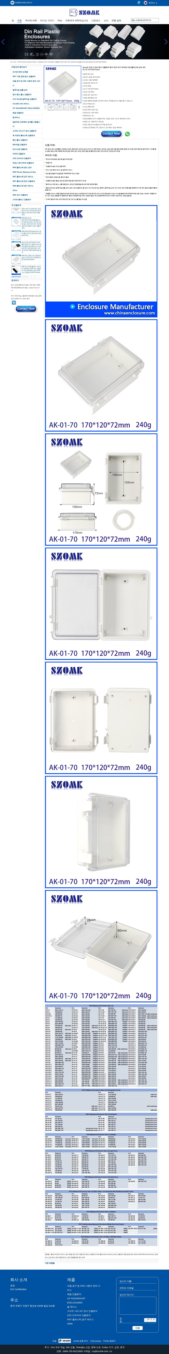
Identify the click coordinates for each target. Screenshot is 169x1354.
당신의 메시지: (127, 1295)
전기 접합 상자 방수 (82, 1254)
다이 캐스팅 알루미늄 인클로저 (25, 99)
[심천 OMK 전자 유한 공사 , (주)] (84, 16)
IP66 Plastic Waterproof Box (27, 62)
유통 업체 (116, 20)
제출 (137, 1328)
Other (15, 190)
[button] (80, 57)
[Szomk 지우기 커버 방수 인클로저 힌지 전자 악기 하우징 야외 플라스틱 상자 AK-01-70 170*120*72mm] (62, 84)
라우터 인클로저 (19, 154)
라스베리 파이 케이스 (21, 104)
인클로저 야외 (94, 1254)
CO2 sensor (95, 1341)
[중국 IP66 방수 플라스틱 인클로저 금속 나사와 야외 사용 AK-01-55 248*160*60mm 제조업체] (16, 247)
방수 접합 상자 (70, 1254)
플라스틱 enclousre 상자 (108, 1254)
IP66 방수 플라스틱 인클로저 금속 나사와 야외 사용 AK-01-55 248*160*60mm (31, 245)
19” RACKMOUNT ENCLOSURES (26, 108)
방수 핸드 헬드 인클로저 (22, 94)
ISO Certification (18, 1289)
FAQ (60, 20)
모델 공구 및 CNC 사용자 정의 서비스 (26, 83)
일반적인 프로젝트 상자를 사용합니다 (26, 124)
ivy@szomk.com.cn (23, 2)
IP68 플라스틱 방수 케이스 (23, 186)
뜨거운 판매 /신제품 (20, 72)
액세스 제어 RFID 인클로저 (23, 163)
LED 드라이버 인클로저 (22, 158)
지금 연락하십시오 (26, 309)
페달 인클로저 (18, 113)
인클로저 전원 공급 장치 (125, 1254)
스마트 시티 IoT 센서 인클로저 (24, 131)
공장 (12, 1285)
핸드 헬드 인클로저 (20, 140)
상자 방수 (52, 1257)
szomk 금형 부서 (80, 1341)
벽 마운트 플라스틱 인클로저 (24, 135)
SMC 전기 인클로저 (20, 195)
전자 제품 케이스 (61, 1257)
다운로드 (96, 20)
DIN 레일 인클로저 (20, 145)
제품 (19, 20)
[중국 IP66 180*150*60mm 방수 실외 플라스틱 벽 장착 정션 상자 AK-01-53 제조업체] (16, 223)
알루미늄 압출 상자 (20, 90)
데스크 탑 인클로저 (20, 149)
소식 (106, 20)
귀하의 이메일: (127, 1288)
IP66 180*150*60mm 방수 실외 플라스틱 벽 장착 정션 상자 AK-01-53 (31, 221)
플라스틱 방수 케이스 (58, 1254)
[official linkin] (139, 3)
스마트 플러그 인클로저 (22, 199)
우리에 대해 (31, 20)
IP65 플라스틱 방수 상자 (22, 167)
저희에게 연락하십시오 (76, 20)
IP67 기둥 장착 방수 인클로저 (24, 76)
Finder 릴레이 (109, 1341)
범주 (14, 62)
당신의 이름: (126, 1281)
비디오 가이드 (47, 20)
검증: (121, 1320)
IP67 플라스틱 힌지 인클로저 (24, 181)
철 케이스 (16, 117)
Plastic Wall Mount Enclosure (144, 1254)
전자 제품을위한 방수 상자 (76, 1257)
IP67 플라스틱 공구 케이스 (23, 177)
